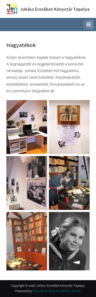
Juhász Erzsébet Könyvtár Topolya (54, 9)
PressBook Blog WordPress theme (57, 291)
